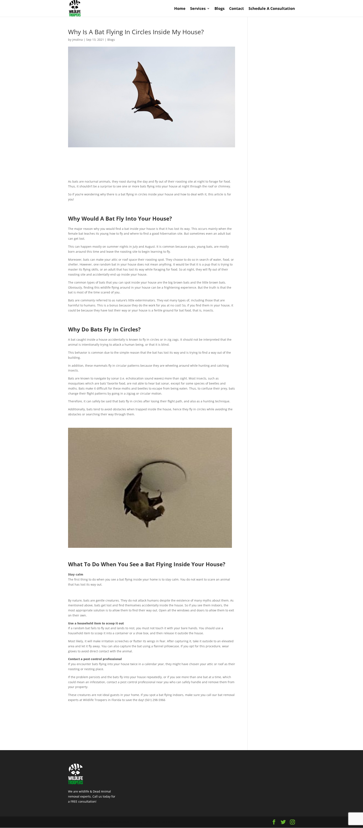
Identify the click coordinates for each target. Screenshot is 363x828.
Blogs (219, 9)
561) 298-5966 (155, 700)
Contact (236, 9)
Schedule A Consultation (272, 9)
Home (179, 9)
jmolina (77, 40)
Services (198, 9)
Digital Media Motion (114, 822)
